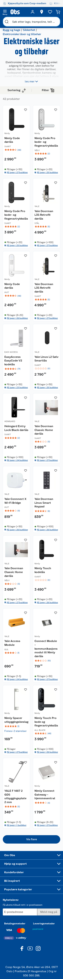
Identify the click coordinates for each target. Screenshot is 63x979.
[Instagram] (38, 948)
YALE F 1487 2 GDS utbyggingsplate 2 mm (15, 796)
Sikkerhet (29, 30)
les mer (29, 81)
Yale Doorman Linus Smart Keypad (43, 502)
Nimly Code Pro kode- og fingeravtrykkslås (46, 141)
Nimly (7, 133)
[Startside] (19, 12)
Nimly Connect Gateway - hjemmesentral (44, 794)
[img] (16, 150)
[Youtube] (30, 948)
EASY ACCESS (11, 352)
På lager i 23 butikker (17, 387)
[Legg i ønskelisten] (26, 110)
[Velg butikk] (41, 12)
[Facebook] (22, 948)
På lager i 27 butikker (17, 172)
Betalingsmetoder (14, 923)
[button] (31, 839)
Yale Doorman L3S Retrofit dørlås (43, 214)
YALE (36, 206)
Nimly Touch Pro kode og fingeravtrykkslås (46, 721)
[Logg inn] (32, 12)
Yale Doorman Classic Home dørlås (43, 429)
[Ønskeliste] (50, 12)
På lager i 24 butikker (17, 460)
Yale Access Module (12, 642)
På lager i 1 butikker (16, 825)
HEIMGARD (9, 421)
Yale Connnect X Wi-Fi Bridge (15, 500)
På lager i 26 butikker (17, 318)
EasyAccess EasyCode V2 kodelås (13, 360)
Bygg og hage (11, 30)
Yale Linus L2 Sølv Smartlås (46, 358)
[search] (6, 21)
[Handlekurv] (58, 12)
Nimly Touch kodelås (42, 570)
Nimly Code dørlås (12, 140)
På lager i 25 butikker (47, 172)
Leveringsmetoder (44, 923)
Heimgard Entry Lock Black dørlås (16, 428)
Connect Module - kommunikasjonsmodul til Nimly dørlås (46, 648)
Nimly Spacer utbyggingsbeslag (16, 719)
